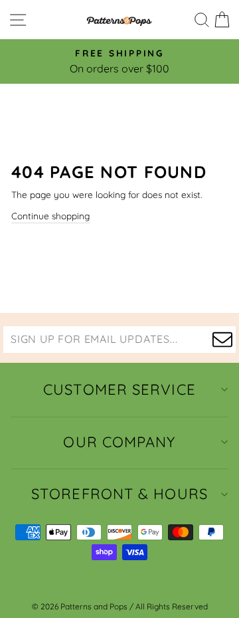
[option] (119, 61)
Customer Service (119, 389)
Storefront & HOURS (119, 493)
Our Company (119, 442)
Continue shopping (50, 215)
